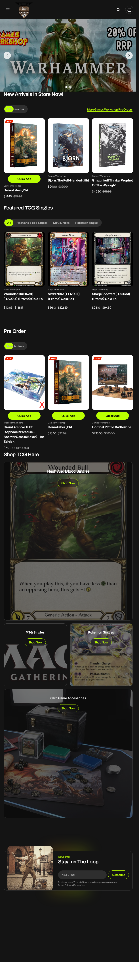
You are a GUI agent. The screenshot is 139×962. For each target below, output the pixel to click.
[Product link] (24, 160)
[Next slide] (129, 55)
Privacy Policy (64, 884)
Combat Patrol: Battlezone (111, 426)
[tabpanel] (68, 161)
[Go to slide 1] (66, 87)
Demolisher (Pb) (16, 190)
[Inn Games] (23, 9)
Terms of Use (79, 884)
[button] (8, 10)
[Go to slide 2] (70, 87)
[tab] (15, 109)
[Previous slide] (7, 55)
